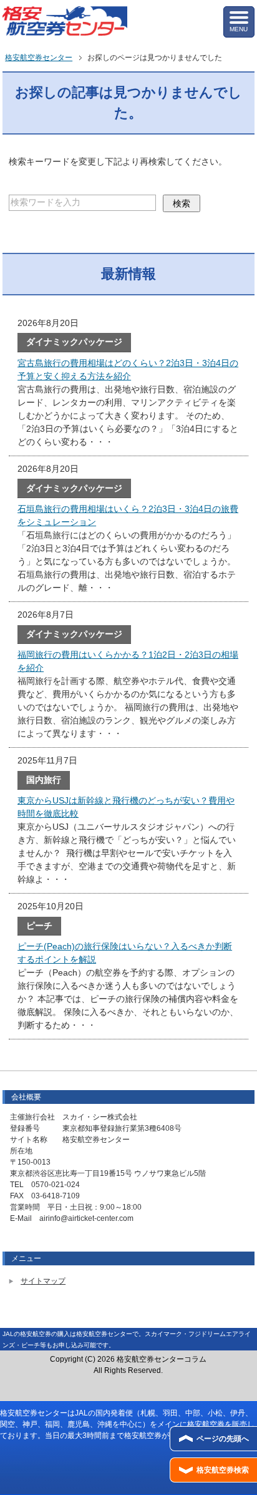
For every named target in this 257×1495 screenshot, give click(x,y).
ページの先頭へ (222, 1438)
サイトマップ (43, 1281)
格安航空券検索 (222, 1470)
